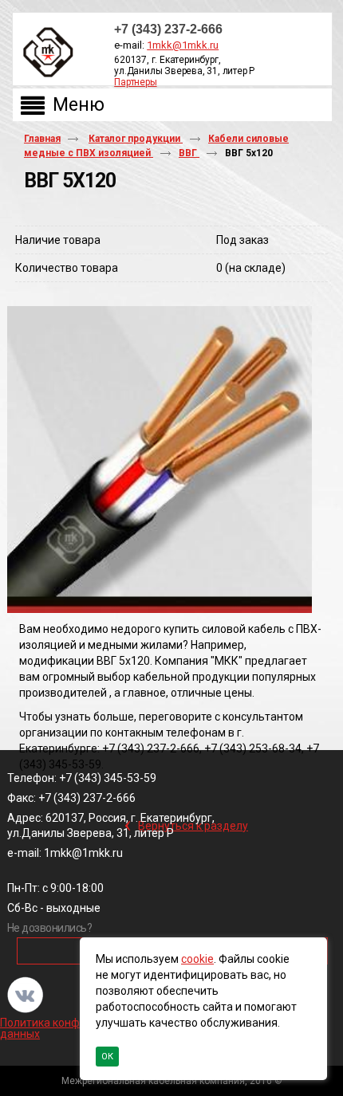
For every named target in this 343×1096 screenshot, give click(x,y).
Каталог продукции (136, 138)
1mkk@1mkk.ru (183, 45)
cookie (197, 959)
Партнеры (135, 82)
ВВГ (189, 153)
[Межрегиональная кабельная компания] (45, 53)
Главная (42, 138)
